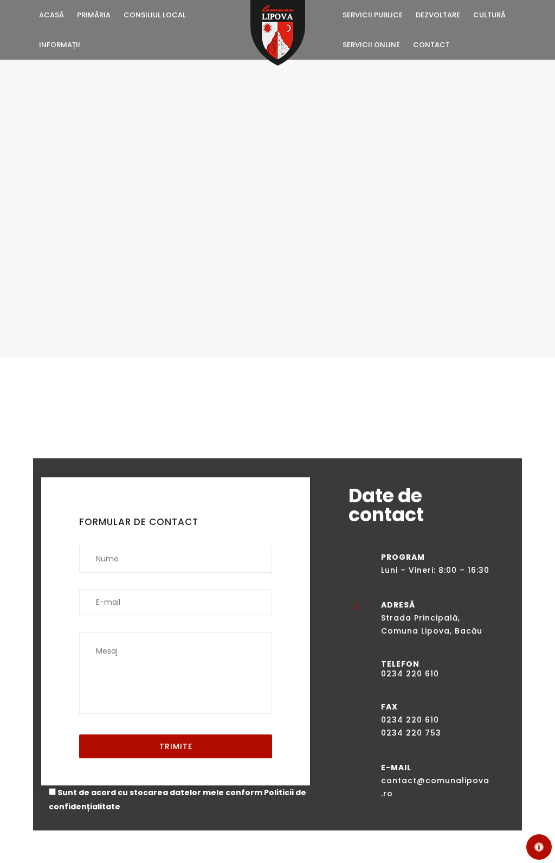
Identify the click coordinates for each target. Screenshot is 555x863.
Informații (59, 45)
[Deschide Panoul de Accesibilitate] (539, 847)
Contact (431, 45)
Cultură (489, 15)
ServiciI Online (371, 45)
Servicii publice (373, 15)
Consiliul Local (155, 15)
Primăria (94, 15)
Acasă (51, 15)
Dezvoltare (438, 15)
